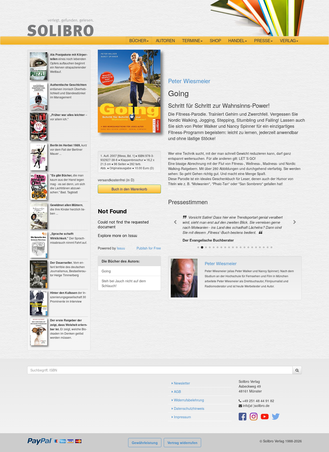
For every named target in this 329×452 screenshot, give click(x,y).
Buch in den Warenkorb (129, 189)
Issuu (121, 248)
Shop (215, 40)
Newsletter (181, 383)
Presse (262, 40)
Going (106, 271)
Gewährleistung (145, 442)
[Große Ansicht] (129, 90)
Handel (236, 40)
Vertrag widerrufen (182, 442)
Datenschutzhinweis (188, 408)
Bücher (137, 40)
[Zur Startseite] (60, 17)
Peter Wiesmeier (189, 80)
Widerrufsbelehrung (188, 400)
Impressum (182, 416)
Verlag (288, 40)
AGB (177, 391)
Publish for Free (149, 248)
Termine (191, 40)
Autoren (165, 40)
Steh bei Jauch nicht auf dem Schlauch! (124, 283)
